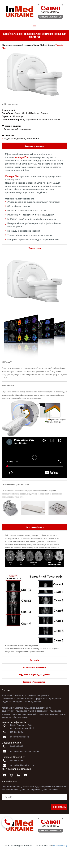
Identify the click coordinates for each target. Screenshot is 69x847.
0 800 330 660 (16, 746)
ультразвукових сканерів (14, 714)
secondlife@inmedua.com (22, 765)
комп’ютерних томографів (14, 711)
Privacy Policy (60, 845)
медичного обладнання (13, 701)
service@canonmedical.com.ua (24, 751)
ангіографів (32, 714)
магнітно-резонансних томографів (44, 711)
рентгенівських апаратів (51, 714)
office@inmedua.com (19, 737)
